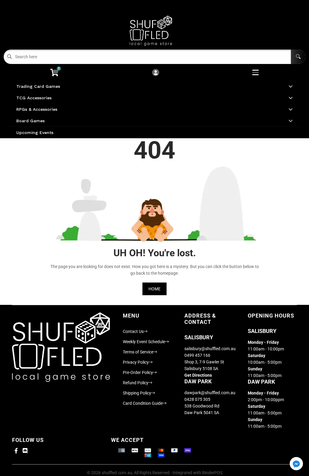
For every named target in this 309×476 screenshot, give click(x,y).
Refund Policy (135, 382)
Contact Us (133, 331)
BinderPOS (212, 472)
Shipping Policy (137, 393)
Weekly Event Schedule (144, 341)
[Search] (298, 57)
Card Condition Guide (143, 403)
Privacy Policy (136, 362)
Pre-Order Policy (138, 372)
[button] (296, 464)
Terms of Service (138, 352)
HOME (154, 288)
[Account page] (155, 73)
